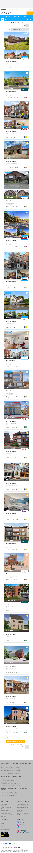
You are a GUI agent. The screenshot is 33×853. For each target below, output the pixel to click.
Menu (30, 13)
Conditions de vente (9, 850)
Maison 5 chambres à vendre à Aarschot (10, 771)
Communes (9, 851)
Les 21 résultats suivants (14, 741)
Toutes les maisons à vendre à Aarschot (10, 773)
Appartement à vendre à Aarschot (9, 779)
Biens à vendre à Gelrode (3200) (8, 792)
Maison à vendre (11, 61)
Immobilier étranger (12, 9)
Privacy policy (23, 849)
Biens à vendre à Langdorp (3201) (9, 793)
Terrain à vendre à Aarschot (7, 782)
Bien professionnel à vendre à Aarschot (10, 783)
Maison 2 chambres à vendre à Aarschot (10, 767)
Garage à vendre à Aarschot (7, 780)
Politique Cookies (15, 849)
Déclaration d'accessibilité (17, 851)
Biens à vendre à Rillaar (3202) (8, 795)
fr (30, 9)
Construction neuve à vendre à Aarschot (10, 785)
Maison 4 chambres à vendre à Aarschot (10, 770)
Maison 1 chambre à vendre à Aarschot (10, 765)
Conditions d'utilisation (6, 849)
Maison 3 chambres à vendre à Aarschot (10, 768)
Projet (7, 604)
